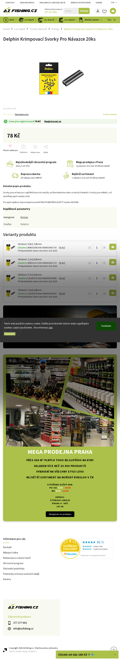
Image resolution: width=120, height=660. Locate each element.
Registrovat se (52, 121)
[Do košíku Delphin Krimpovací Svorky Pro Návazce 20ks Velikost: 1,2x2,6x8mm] (112, 262)
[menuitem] (10, 20)
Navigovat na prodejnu (60, 514)
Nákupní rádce (27, 2)
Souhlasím (106, 326)
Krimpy (24, 217)
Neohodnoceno (22, 115)
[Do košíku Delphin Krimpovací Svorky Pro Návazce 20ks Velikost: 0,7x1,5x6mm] (112, 277)
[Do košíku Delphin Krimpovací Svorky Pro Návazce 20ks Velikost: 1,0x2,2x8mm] (112, 293)
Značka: (110, 114)
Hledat (84, 11)
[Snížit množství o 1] (89, 247)
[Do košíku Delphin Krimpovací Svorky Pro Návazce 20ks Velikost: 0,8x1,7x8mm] (112, 247)
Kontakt (10, 2)
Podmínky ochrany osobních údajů (21, 574)
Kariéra (99, 2)
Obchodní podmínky (13, 568)
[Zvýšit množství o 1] (104, 247)
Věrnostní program (81, 2)
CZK (113, 2)
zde (51, 327)
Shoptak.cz (32, 651)
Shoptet (18, 651)
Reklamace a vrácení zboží (52, 2)
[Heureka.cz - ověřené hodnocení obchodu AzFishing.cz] (88, 549)
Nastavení (9, 334)
